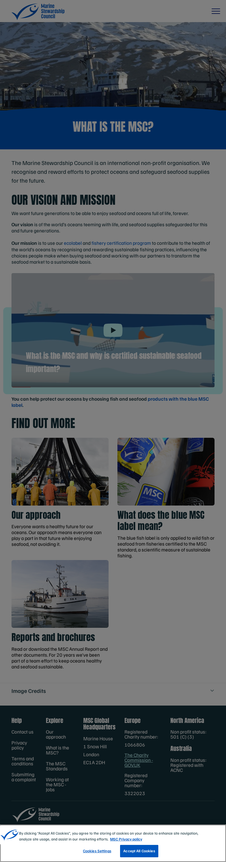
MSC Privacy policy (126, 839)
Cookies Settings (97, 850)
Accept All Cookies (139, 850)
